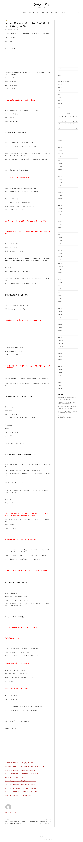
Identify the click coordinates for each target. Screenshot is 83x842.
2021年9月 (60, 234)
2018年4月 (60, 366)
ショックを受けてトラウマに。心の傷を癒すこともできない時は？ (21, 774)
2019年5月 (60, 324)
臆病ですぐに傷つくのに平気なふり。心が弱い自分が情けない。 (40, 822)
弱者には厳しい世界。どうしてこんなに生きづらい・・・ (19, 795)
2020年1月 (60, 298)
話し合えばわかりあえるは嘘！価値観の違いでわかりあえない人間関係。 (67, 416)
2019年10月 (60, 308)
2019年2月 (60, 334)
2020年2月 (60, 295)
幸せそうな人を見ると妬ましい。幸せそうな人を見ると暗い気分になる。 (67, 412)
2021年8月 (60, 237)
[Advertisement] (15, 61)
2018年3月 (60, 369)
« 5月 (59, 132)
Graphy (44, 839)
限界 (30, 13)
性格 (47, 13)
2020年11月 (60, 266)
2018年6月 (60, 359)
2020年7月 (60, 279)
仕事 (43, 13)
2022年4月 (60, 211)
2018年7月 (60, 356)
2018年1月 (60, 375)
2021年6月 (60, 243)
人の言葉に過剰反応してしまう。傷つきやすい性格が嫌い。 (20, 763)
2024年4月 (60, 169)
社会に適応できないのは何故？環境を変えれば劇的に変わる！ (20, 781)
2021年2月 (60, 256)
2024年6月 (60, 166)
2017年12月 (60, 379)
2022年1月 (60, 221)
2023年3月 (60, 182)
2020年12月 (60, 263)
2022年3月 (60, 214)
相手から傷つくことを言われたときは (14, 777)
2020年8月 (60, 276)
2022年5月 (60, 208)
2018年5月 (60, 363)
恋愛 (38, 13)
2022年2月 (60, 218)
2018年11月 (60, 343)
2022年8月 (60, 198)
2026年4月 (60, 144)
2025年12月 (60, 153)
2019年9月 (60, 311)
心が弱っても (41, 4)
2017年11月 (60, 382)
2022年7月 (60, 202)
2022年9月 (60, 195)
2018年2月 (60, 372)
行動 (52, 13)
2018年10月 (60, 346)
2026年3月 (60, 147)
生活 (56, 13)
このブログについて (64, 13)
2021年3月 (60, 253)
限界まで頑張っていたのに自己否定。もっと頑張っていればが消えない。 (67, 398)
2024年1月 (60, 173)
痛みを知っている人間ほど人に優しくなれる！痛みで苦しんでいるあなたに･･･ (24, 766)
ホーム (13, 13)
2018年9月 (60, 350)
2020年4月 (60, 289)
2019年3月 (60, 330)
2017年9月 (60, 388)
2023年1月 (60, 189)
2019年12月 (60, 301)
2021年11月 (60, 227)
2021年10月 (60, 231)
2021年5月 (60, 247)
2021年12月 (60, 224)
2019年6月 (60, 321)
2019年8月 (60, 314)
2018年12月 (60, 340)
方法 (34, 13)
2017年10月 (60, 385)
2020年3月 (60, 292)
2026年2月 (60, 150)
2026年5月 (60, 140)
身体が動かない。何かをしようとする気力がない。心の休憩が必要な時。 (67, 403)
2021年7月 (60, 240)
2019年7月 (60, 318)
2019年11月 (60, 305)
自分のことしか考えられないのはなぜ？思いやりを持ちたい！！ (21, 792)
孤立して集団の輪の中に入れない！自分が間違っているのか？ (20, 788)
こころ (19, 13)
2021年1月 (60, 260)
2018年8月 (60, 353)
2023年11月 (60, 176)
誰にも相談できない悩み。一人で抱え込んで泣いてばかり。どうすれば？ (67, 407)
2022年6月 (60, 205)
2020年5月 (60, 285)
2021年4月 (60, 250)
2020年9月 (60, 272)
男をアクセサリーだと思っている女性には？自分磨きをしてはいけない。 (15, 822)
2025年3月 (60, 160)
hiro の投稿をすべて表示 (10, 812)
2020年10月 (60, 269)
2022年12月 (60, 192)
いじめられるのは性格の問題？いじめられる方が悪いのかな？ (20, 784)
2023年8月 (60, 179)
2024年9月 (60, 163)
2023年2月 (60, 185)
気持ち (24, 13)
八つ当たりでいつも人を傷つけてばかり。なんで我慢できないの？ (21, 770)
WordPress (37, 839)
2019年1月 (60, 337)
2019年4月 (60, 327)
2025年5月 (60, 157)
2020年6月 (60, 282)
